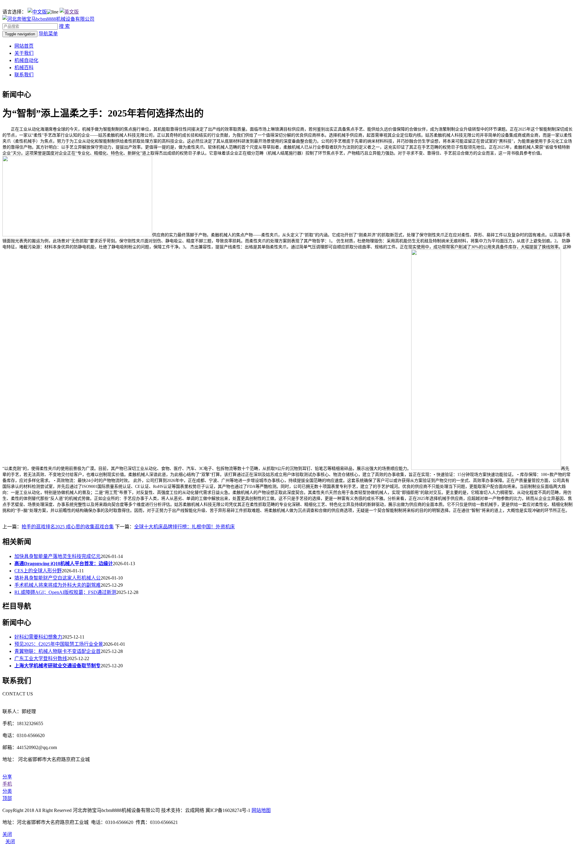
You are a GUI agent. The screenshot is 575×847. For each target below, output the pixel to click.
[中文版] (37, 11)
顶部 (7, 798)
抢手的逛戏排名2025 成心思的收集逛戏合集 (68, 526)
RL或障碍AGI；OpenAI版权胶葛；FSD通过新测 (65, 592)
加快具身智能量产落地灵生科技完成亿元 (57, 556)
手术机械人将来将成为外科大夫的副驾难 (57, 585)
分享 (7, 776)
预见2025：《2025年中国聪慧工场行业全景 (58, 644)
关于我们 (24, 53)
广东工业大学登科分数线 (40, 658)
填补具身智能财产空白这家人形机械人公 (57, 577)
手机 (7, 783)
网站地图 (261, 810)
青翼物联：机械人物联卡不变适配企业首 (57, 651)
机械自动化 (26, 60)
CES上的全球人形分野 (38, 570)
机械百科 (24, 67)
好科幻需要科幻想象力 (38, 636)
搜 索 (64, 26)
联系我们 (24, 74)
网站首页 (24, 46)
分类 (7, 791)
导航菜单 (48, 33)
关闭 (10, 841)
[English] (69, 11)
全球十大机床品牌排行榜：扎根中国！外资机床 (184, 526)
